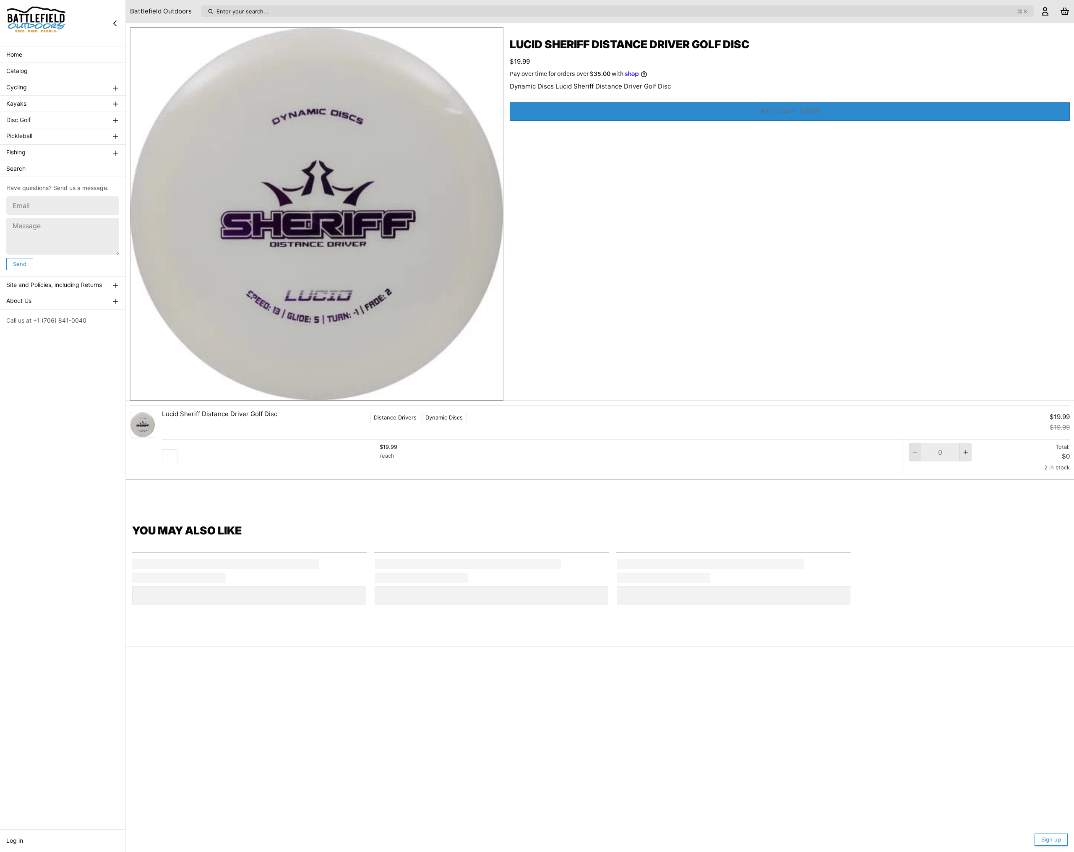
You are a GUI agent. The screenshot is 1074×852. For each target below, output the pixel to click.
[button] (790, 111)
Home (14, 54)
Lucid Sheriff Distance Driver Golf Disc (219, 414)
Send (19, 264)
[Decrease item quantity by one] (915, 452)
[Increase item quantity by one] (965, 452)
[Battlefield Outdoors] (36, 23)
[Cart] (1065, 11)
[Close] (115, 23)
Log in (14, 840)
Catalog (17, 71)
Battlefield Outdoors (161, 11)
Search (16, 168)
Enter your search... (621, 11)
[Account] (1045, 11)
